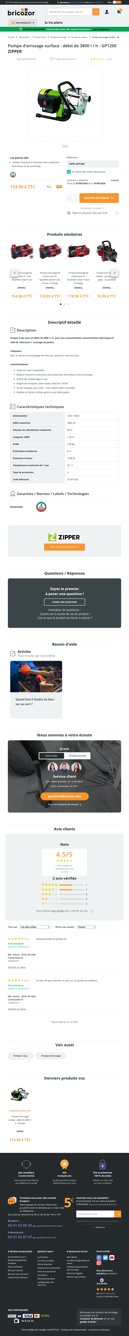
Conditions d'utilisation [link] (99, 1329)
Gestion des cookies (76, 1276)
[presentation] (14, 273)
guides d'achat (88, 1321)
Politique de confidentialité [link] (73, 1329)
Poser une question (65, 58)
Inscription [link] (42, 1275)
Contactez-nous (28, 1197)
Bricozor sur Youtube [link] (111, 1257)
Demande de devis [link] (46, 1278)
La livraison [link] (42, 1257)
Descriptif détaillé (26, 58)
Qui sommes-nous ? (17, 1256)
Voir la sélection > (101, 29)
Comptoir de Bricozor (91, 1318)
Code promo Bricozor (18, 1277)
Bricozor (25, 11)
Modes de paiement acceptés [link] (17, 1262)
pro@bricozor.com (46, 1237)
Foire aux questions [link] (46, 1271)
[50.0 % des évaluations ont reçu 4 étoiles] (50, 889)
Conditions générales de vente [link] (78, 1262)
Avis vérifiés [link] (58, 910)
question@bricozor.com (64, 796)
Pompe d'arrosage (51, 1055)
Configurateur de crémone (45, 1284)
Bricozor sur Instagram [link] (98, 1262)
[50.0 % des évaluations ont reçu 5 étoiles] (50, 884)
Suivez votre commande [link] (48, 1267)
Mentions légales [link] (75, 1273)
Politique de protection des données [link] (77, 1268)
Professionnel (77, 755)
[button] (61, 304)
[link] (119, 12)
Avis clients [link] (72, 1257)
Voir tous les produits (63, 546)
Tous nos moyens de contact (63, 804)
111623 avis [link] (108, 1293)
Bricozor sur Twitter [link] (105, 1257)
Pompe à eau (21, 1055)
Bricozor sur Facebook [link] (98, 1257)
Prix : (110, 2)
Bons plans (54, 23)
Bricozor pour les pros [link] (18, 1274)
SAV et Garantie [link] (44, 1264)
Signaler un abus (17, 967)
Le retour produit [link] (45, 1260)
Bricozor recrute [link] (15, 1270)
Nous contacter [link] (15, 1266)
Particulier (51, 755)
